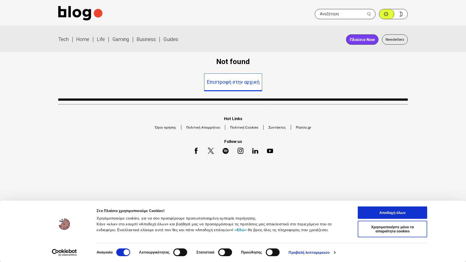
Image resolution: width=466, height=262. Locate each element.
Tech (63, 39)
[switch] (180, 252)
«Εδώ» (240, 230)
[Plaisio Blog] (80, 14)
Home (82, 39)
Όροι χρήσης (165, 127)
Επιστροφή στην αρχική (233, 82)
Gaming (120, 39)
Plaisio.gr (303, 127)
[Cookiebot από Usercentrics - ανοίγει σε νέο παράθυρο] (64, 252)
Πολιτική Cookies (244, 127)
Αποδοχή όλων (392, 213)
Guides (170, 39)
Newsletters (395, 39)
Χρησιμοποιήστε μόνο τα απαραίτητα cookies (392, 229)
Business (146, 39)
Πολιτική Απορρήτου (203, 127)
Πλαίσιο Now (362, 39)
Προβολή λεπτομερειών (309, 252)
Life (101, 39)
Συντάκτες (277, 127)
